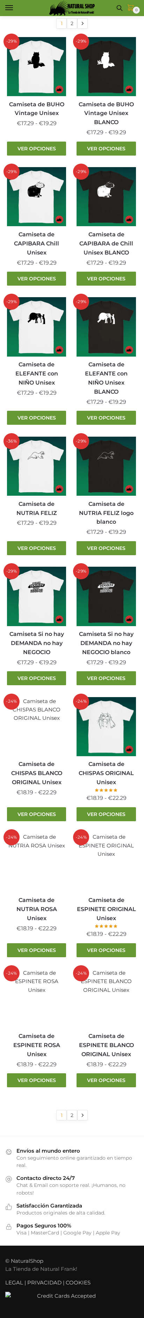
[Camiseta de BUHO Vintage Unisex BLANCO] (106, 66)
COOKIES (78, 1282)
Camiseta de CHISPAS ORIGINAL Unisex (106, 773)
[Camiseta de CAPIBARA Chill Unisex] (36, 196)
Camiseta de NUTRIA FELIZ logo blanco (106, 513)
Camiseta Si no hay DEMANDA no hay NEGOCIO (36, 643)
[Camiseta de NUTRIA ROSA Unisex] (36, 862)
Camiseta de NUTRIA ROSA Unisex (36, 909)
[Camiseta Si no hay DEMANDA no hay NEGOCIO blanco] (106, 596)
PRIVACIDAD (44, 1282)
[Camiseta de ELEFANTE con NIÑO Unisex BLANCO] (106, 326)
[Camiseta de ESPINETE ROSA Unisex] (36, 998)
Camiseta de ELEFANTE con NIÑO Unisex (36, 373)
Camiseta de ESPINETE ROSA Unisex (36, 1045)
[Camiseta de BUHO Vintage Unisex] (36, 66)
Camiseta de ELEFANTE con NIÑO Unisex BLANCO (106, 378)
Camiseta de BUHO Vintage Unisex (36, 109)
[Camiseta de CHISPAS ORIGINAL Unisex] (106, 726)
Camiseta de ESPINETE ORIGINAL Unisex (106, 909)
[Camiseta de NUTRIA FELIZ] (36, 466)
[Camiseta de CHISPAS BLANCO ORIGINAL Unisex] (36, 726)
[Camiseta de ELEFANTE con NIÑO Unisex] (36, 326)
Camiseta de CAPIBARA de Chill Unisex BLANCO (106, 243)
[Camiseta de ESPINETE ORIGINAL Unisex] (106, 862)
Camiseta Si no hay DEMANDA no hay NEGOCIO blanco (106, 643)
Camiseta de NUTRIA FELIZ (36, 508)
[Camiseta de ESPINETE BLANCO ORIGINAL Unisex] (106, 998)
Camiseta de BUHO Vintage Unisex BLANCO (106, 113)
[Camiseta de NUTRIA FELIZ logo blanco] (106, 466)
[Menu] (15, 8)
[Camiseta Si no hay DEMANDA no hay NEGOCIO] (36, 596)
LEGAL (14, 1282)
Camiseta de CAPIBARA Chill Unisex (36, 243)
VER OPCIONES (36, 148)
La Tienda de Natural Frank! (41, 1269)
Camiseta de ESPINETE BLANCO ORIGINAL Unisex (106, 1045)
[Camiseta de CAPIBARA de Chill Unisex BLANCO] (106, 196)
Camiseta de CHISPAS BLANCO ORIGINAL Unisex (36, 773)
